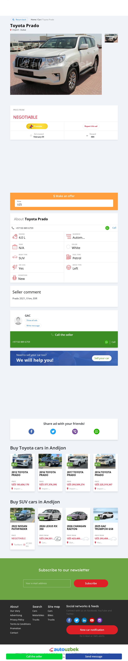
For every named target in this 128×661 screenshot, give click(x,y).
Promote (38, 126)
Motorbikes (38, 615)
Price (19, 201)
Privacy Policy (17, 619)
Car (39, 19)
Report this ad (91, 126)
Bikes (50, 615)
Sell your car (101, 358)
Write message (33, 325)
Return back (20, 19)
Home (33, 19)
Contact (14, 632)
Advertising (16, 615)
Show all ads (32, 320)
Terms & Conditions (20, 623)
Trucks (35, 619)
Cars (34, 610)
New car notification (92, 630)
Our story (15, 610)
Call (114, 227)
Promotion (15, 628)
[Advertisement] (64, 168)
